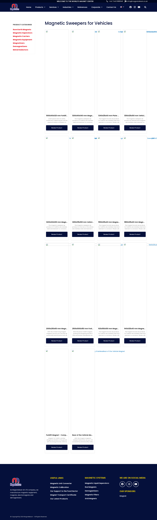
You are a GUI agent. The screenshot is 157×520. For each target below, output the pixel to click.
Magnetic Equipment (22, 39)
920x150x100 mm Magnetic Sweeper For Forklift (118, 328)
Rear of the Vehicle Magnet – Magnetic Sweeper (92, 435)
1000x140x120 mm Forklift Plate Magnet (62, 115)
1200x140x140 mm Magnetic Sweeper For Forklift (92, 115)
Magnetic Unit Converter (61, 483)
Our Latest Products (59, 499)
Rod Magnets (90, 487)
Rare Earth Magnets (22, 29)
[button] (145, 7)
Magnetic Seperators (22, 33)
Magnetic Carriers (21, 36)
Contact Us (111, 7)
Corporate (95, 7)
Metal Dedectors (20, 50)
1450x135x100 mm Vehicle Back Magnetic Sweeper (93, 222)
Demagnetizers (20, 46)
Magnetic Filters (92, 494)
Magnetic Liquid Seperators (97, 483)
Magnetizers (18, 43)
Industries (67, 7)
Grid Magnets (91, 498)
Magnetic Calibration (59, 487)
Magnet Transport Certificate (63, 495)
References (82, 7)
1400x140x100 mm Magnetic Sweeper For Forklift (66, 222)
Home (28, 7)
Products (39, 7)
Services (53, 7)
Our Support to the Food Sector (64, 491)
